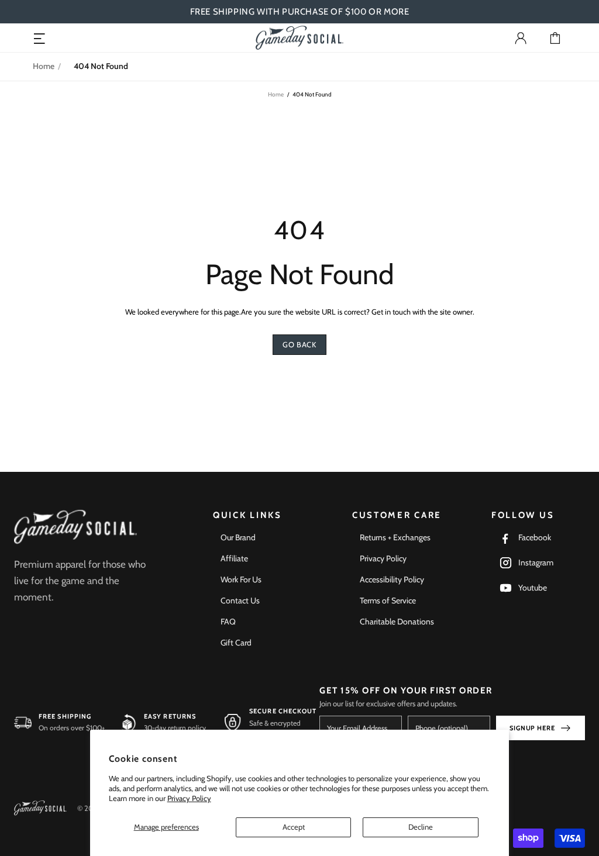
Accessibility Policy (392, 579)
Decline (420, 826)
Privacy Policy (189, 798)
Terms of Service (388, 600)
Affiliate (234, 558)
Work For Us (241, 579)
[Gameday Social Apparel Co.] (75, 527)
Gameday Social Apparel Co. (299, 38)
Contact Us (240, 600)
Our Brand (238, 537)
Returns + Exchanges (395, 537)
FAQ (228, 621)
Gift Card (236, 642)
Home (43, 66)
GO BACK (299, 344)
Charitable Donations (397, 621)
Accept (294, 826)
